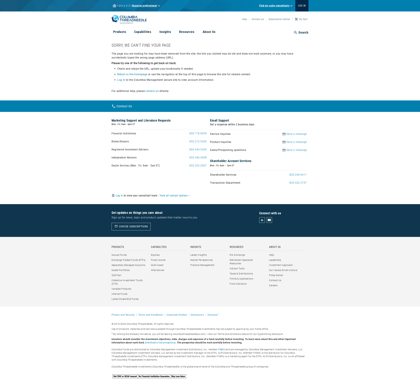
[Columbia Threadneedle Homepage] (129, 21)
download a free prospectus (160, 342)
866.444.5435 (198, 149)
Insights (165, 32)
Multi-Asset (157, 265)
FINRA (221, 349)
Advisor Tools (237, 268)
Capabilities (142, 32)
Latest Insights (198, 255)
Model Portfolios (121, 270)
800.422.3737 (298, 182)
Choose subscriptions (131, 226)
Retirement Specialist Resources (241, 262)
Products (119, 32)
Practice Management (202, 265)
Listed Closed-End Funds (125, 299)
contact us (152, 91)
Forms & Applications (241, 278)
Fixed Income (158, 260)
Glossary (213, 314)
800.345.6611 (298, 174)
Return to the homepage (132, 74)
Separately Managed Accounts (128, 265)
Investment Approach (281, 265)
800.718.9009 (198, 133)
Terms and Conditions (151, 314)
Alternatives (157, 270)
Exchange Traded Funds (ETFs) (129, 260)
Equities (155, 255)
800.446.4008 (198, 157)
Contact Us (258, 19)
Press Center (276, 275)
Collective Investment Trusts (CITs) (127, 282)
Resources (186, 32)
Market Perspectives (201, 260)
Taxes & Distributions (241, 273)
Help (244, 19)
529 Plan (116, 275)
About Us (209, 32)
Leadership (275, 260)
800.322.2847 (198, 165)
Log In (302, 5)
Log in (121, 79)
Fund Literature (238, 283)
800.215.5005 (198, 141)
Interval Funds (119, 294)
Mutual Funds (119, 255)
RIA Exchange (237, 255)
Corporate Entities (177, 314)
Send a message (296, 133)
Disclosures (198, 314)
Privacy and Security (123, 314)
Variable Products (121, 289)
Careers (273, 285)
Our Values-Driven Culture (283, 270)
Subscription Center (279, 19)
